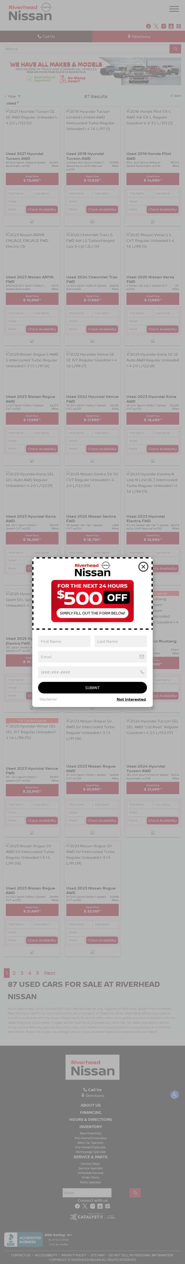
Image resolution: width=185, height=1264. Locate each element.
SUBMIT (92, 687)
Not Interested (131, 699)
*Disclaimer (48, 699)
